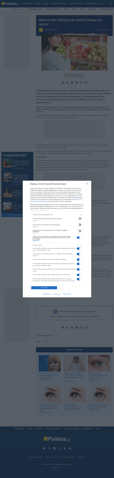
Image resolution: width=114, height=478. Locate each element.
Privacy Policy (67, 294)
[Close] (88, 184)
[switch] (79, 218)
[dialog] (57, 239)
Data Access (57, 294)
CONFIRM (44, 287)
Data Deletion (47, 294)
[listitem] (57, 215)
